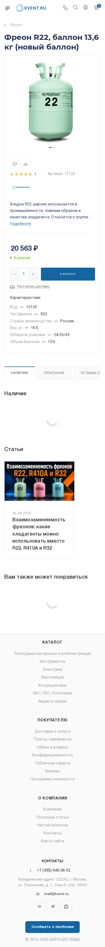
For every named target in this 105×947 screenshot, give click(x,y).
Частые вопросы (52, 825)
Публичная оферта (52, 763)
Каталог (52, 642)
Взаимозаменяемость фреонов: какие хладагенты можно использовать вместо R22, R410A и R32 (38, 534)
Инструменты (52, 661)
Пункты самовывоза (52, 739)
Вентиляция (52, 677)
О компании (52, 798)
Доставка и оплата (53, 731)
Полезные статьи (52, 817)
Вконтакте (39, 906)
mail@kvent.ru (56, 894)
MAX (66, 906)
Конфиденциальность (52, 755)
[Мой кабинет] (85, 8)
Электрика (52, 670)
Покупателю (52, 720)
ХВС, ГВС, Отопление (52, 693)
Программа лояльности (52, 779)
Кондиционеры (52, 685)
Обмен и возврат (53, 747)
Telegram (52, 906)
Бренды (52, 771)
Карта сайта (52, 841)
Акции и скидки (52, 701)
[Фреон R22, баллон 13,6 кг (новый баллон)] (52, 103)
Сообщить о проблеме (53, 927)
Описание (54, 373)
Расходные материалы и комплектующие (52, 654)
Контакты (53, 833)
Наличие (19, 373)
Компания (52, 809)
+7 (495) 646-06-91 (54, 870)
